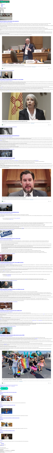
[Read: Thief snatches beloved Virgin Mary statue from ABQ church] (6, 134)
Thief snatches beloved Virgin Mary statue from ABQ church (9, 135)
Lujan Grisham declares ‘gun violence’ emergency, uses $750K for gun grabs (12, 289)
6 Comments (1, 22)
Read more (1, 416)
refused (26, 279)
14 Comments (1, 336)
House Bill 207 (5, 344)
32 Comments (1, 80)
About (1, 5)
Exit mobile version (2, 445)
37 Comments (1, 290)
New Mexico (4, 22)
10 (4, 386)
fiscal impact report (40, 320)
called (3, 270)
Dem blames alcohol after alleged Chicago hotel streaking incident (8, 392)
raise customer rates (16, 160)
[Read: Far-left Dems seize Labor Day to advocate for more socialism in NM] (6, 309)
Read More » (7, 70)
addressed (37, 338)
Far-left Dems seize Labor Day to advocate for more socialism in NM (11, 310)
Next (7, 386)
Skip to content (1, 0)
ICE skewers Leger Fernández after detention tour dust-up (7, 430)
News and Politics (3, 4)
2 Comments (1, 159)
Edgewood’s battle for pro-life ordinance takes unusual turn (9, 21)
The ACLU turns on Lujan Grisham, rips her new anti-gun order (10, 238)
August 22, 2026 (1, 419)
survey (1, 87)
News (6, 22)
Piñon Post (2, 393)
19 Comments (1, 213)
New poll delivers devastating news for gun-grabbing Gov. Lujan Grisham (11, 79)
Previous (1, 386)
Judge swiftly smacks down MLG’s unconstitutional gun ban (9, 212)
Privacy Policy (2, 443)
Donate (2, 6)
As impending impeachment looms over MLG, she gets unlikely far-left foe (11, 262)
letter (35, 338)
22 (5, 386)
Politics (7, 22)
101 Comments (1, 263)
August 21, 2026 (1, 432)
